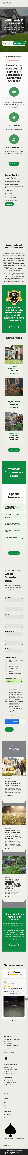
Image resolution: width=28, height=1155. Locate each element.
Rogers (5, 262)
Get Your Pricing (19, 43)
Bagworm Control (8, 1071)
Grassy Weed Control (9, 1052)
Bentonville (10, 262)
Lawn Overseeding (8, 1050)
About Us (6, 1096)
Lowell (5, 265)
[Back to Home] (7, 3)
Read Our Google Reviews (11, 200)
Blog (5, 1107)
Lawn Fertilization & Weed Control (12, 1039)
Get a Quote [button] (9, 204)
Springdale (19, 253)
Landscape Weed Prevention (11, 1069)
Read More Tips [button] (14, 553)
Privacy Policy (7, 1145)
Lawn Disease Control (9, 1043)
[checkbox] (14, 667)
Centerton (19, 268)
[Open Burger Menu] (25, 3)
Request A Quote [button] (14, 450)
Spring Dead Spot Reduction (11, 1045)
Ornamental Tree (8, 1067)
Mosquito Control (8, 1084)
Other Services (7, 1086)
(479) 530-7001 (8, 193)
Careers (6, 1098)
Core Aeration (7, 1041)
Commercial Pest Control (10, 1082)
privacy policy (12, 715)
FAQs (5, 1105)
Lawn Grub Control (8, 1049)
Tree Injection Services (9, 1073)
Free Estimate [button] (14, 163)
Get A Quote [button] (14, 327)
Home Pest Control (8, 1080)
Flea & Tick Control (8, 1047)
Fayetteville (21, 260)
